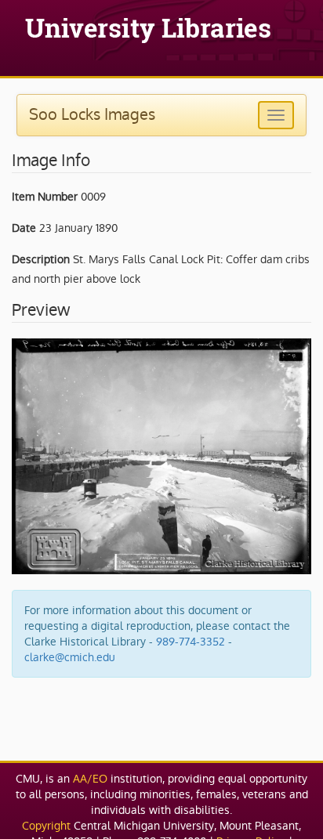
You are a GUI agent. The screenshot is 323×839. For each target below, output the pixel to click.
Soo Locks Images (92, 114)
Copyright (46, 826)
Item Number (45, 196)
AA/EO (90, 779)
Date (24, 228)
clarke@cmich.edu (69, 657)
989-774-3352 (190, 641)
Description (41, 259)
